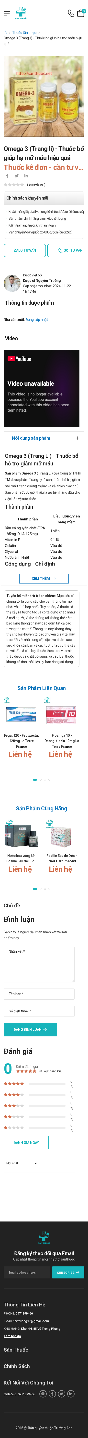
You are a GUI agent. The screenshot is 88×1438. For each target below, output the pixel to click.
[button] (35, 779)
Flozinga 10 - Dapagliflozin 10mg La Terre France (61, 740)
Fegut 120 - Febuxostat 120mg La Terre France (21, 740)
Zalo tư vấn (25, 250)
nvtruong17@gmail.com (31, 1321)
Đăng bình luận (28, 1029)
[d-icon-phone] (71, 13)
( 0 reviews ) (36, 185)
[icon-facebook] (7, 176)
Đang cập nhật (37, 320)
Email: (9, 1321)
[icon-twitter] (16, 176)
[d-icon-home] (5, 33)
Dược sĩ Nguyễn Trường (42, 281)
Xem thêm (41, 579)
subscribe (65, 1273)
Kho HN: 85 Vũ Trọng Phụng (40, 1328)
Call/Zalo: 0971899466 (19, 1394)
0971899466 (24, 1313)
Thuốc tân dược (24, 33)
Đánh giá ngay (26, 1143)
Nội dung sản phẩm (31, 438)
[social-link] (43, 1393)
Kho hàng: (12, 1328)
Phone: (9, 1313)
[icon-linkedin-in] (26, 176)
